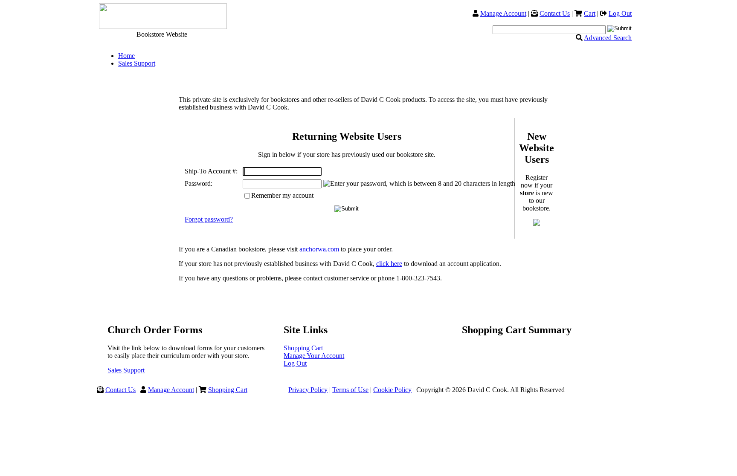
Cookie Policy (392, 389)
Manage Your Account (314, 355)
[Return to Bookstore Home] (162, 26)
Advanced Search (608, 37)
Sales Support (136, 63)
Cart (589, 13)
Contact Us (555, 13)
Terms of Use (350, 389)
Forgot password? (209, 219)
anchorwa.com (319, 249)
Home (126, 55)
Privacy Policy (308, 389)
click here (389, 263)
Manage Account (503, 13)
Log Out (620, 13)
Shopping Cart (303, 348)
